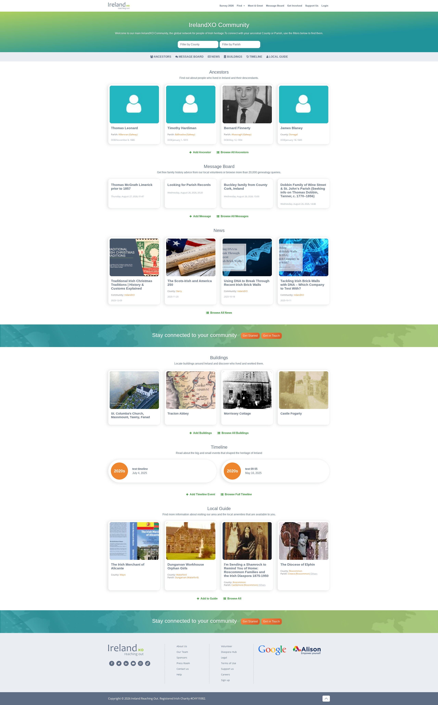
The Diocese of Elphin (297, 564)
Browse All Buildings (235, 433)
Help (179, 674)
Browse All (234, 598)
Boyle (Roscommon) (273, 563)
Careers (225, 674)
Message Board (275, 5)
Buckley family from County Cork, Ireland (245, 186)
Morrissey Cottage (237, 413)
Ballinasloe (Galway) (185, 134)
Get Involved (294, 5)
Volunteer (226, 646)
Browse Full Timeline (238, 494)
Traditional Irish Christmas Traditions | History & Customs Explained (131, 284)
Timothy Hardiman (182, 128)
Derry (179, 291)
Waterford (181, 574)
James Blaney (291, 128)
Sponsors (182, 657)
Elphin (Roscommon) (273, 574)
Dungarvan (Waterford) (187, 577)
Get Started (250, 335)
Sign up (225, 680)
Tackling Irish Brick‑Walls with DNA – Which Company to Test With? (302, 284)
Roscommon (239, 582)
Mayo (123, 574)
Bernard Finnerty (237, 128)
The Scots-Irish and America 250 (190, 282)
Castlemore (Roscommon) (245, 584)
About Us (182, 646)
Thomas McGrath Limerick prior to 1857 (131, 186)
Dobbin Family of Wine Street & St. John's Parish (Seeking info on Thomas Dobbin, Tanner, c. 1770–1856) (303, 190)
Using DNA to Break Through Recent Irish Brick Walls (246, 282)
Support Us (311, 5)
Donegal (293, 134)
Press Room (183, 663)
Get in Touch (271, 335)
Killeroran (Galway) (128, 134)
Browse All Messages (234, 216)
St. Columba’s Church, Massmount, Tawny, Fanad (130, 415)
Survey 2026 (227, 5)
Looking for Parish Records (189, 185)
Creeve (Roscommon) (273, 568)
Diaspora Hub (229, 652)
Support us (227, 668)
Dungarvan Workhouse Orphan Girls (186, 566)
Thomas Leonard (124, 128)
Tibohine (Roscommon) (273, 579)
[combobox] (198, 44)
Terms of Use (228, 663)
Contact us (183, 668)
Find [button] (239, 5)
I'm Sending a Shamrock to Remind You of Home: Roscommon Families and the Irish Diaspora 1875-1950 (246, 570)
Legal (224, 657)
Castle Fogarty (291, 413)
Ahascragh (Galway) (241, 134)
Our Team (182, 652)
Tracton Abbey (178, 413)
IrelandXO (129, 294)
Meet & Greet (255, 5)
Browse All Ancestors (235, 152)
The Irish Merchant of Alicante (127, 566)
